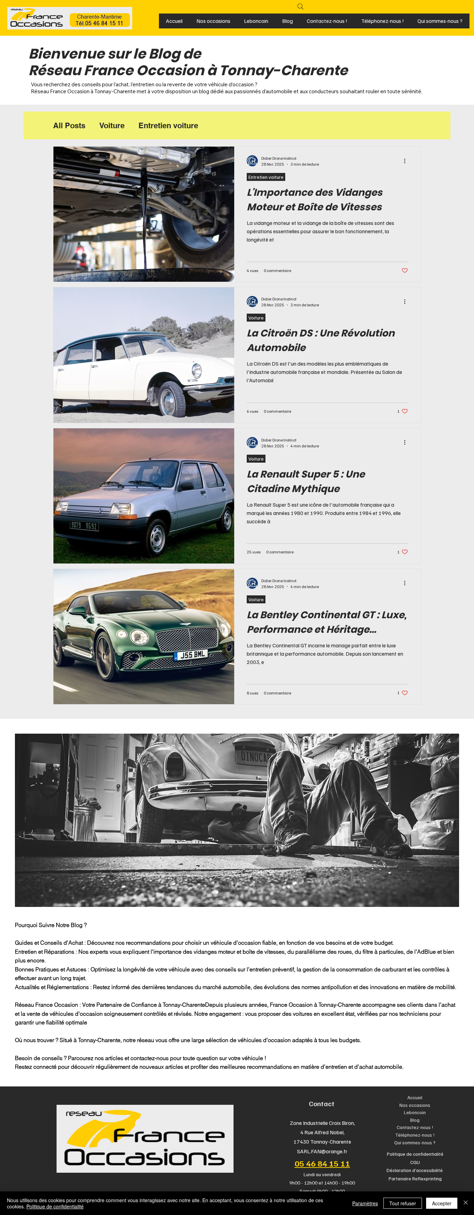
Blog (415, 1120)
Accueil (414, 1097)
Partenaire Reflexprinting (415, 1178)
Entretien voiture (168, 125)
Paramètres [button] (365, 1203)
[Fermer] (466, 1203)
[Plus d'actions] (407, 161)
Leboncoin (415, 1112)
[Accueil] (445, 1097)
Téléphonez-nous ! (414, 1135)
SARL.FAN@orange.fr (322, 1151)
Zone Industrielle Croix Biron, (322, 1122)
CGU (415, 1162)
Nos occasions (414, 1105)
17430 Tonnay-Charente (322, 1141)
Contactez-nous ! (415, 1127)
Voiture (112, 125)
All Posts (69, 125)
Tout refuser (402, 1203)
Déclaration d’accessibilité (415, 1170)
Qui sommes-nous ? (414, 1142)
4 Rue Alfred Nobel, (322, 1132)
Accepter (441, 1203)
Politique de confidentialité (415, 1154)
